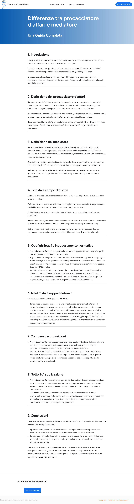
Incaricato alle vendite (76, 4)
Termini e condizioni (122, 500)
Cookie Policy (112, 500)
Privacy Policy (103, 500)
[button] (123, 4)
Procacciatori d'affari (18, 4)
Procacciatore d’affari (57, 4)
